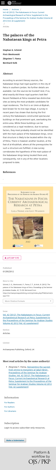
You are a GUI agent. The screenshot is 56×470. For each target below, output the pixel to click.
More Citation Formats (15, 301)
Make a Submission (15, 440)
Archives (15, 9)
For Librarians (10, 411)
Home (5, 9)
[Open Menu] (3, 3)
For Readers (9, 402)
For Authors (9, 407)
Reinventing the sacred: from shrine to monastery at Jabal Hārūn (29, 368)
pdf (11, 258)
